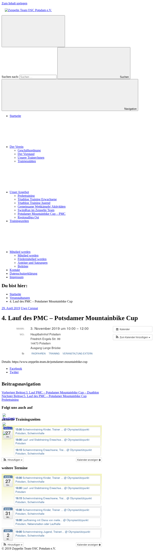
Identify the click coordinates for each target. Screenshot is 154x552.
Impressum (16, 277)
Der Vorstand (26, 154)
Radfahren (38, 353)
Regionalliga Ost (28, 217)
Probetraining (26, 195)
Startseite (15, 116)
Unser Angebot (19, 192)
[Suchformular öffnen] (33, 31)
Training (54, 353)
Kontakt (15, 270)
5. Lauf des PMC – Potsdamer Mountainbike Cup (44, 396)
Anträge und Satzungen (33, 262)
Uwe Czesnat (29, 308)
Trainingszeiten (19, 221)
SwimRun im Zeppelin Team (36, 210)
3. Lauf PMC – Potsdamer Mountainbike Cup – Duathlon (50, 392)
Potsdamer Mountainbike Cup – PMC (42, 213)
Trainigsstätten (27, 161)
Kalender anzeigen (88, 459)
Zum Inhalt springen (14, 3)
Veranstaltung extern (77, 353)
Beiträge (23, 266)
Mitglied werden (20, 252)
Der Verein (16, 146)
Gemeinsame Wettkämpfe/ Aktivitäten (42, 206)
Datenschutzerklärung (23, 273)
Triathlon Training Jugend (34, 203)
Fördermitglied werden (32, 259)
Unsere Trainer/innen (31, 157)
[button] (132, 337)
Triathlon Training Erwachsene (37, 199)
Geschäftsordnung (29, 150)
